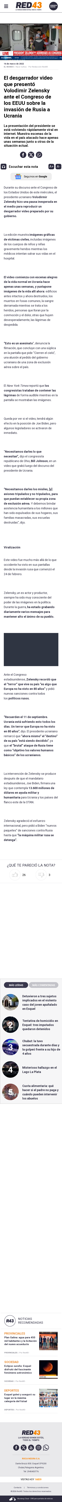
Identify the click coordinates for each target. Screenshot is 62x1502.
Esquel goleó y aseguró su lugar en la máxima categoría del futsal (19, 1398)
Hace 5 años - (21, 67)
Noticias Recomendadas (30, 1320)
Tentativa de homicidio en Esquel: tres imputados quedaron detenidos (40, 1025)
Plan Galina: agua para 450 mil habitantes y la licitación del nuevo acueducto (20, 1341)
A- (58, 166)
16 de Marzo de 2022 (14, 64)
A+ (51, 166)
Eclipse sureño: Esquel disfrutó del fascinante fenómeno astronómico (18, 1369)
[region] (31, 905)
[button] (23, 155)
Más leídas (16, 985)
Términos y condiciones (37, 1488)
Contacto (17, 1488)
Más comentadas (43, 985)
